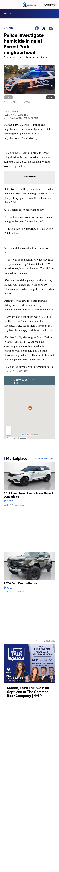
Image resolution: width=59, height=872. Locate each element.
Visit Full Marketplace (45, 458)
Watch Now (49, 5)
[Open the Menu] (5, 5)
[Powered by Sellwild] (50, 641)
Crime (8, 27)
